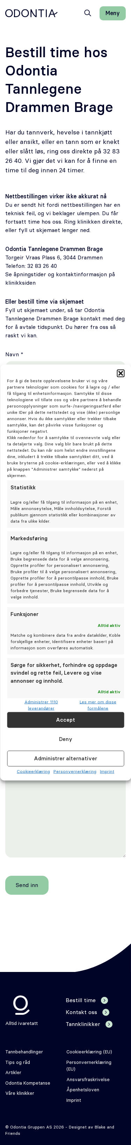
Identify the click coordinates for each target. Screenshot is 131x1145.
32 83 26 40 (42, 266)
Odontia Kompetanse (27, 1083)
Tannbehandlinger (24, 1052)
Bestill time (81, 1000)
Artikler (13, 1073)
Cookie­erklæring (33, 771)
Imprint (107, 771)
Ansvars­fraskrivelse (88, 1080)
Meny (112, 13)
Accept (65, 719)
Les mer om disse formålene (98, 705)
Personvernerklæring (74, 771)
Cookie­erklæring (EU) (89, 1052)
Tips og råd (17, 1062)
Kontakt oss (81, 1012)
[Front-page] (31, 13)
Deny (65, 739)
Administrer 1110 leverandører (41, 705)
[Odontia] (21, 1005)
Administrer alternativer (65, 758)
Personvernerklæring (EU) (88, 1066)
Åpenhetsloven (82, 1090)
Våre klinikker (19, 1093)
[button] (120, 373)
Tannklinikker (83, 1024)
